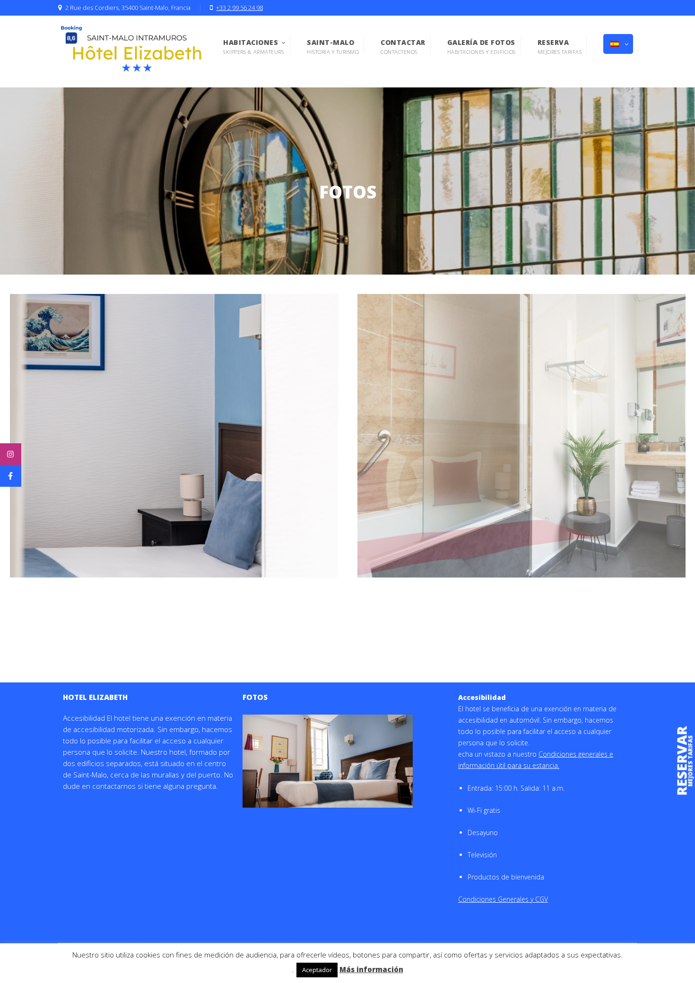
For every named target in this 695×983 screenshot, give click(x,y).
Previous (343, 435)
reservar (682, 761)
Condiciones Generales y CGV (503, 899)
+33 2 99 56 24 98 (239, 8)
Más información (371, 969)
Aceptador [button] (317, 970)
